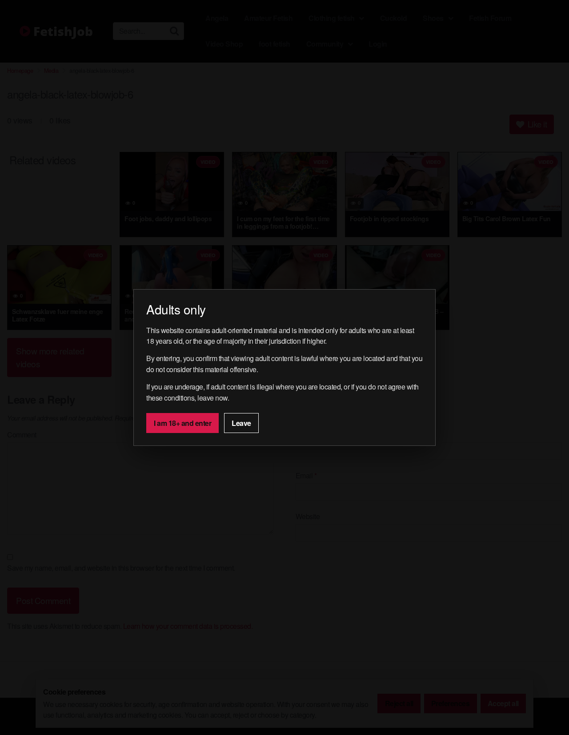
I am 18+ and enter (182, 423)
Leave (241, 423)
